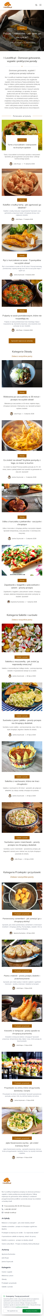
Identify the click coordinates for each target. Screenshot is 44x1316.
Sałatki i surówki (22, 657)
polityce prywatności (22, 1307)
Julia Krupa (5, 1258)
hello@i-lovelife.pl (10, 1212)
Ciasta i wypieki (7, 1272)
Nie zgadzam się (12, 1311)
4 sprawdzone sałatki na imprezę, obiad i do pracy (19, 1236)
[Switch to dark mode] (36, 5)
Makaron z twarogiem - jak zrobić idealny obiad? (18, 1223)
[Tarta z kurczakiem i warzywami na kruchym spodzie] (22, 135)
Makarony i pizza (7, 1275)
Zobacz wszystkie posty (22, 356)
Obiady (22, 28)
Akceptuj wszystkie (31, 1311)
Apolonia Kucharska (8, 1254)
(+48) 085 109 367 (10, 1209)
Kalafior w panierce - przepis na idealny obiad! (17, 1240)
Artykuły (6, 1218)
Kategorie (6, 1267)
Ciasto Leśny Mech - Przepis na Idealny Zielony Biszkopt (20, 1244)
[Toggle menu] (40, 5)
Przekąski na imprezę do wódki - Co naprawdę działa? (20, 1233)
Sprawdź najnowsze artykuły (22, 341)
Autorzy (5, 1249)
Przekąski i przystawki (22, 914)
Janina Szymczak (7, 1261)
